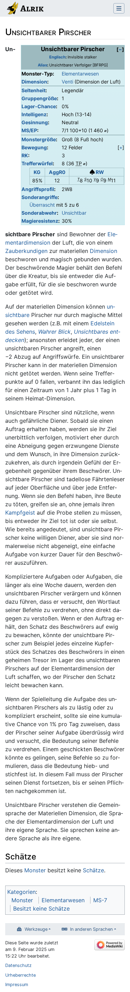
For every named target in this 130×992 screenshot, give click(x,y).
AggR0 (57, 172)
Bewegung (34, 147)
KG (37, 172)
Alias (42, 65)
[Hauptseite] (25, 9)
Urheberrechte (20, 975)
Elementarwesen (80, 74)
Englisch (57, 57)
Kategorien (21, 891)
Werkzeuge (36, 929)
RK (24, 155)
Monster (35, 870)
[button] (120, 49)
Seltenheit (33, 90)
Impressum (16, 984)
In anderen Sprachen (91, 929)
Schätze (93, 870)
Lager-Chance (38, 106)
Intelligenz (33, 114)
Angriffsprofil (37, 189)
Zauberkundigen (26, 250)
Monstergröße (38, 139)
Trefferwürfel (37, 163)
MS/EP (29, 130)
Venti (67, 82)
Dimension (34, 82)
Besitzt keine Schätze (41, 908)
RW (100, 172)
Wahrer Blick (54, 331)
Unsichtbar (74, 213)
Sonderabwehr (39, 213)
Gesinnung (34, 122)
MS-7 (100, 900)
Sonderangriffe (39, 197)
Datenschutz (18, 965)
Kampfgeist (20, 512)
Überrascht (42, 205)
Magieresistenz (39, 221)
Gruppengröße (39, 98)
